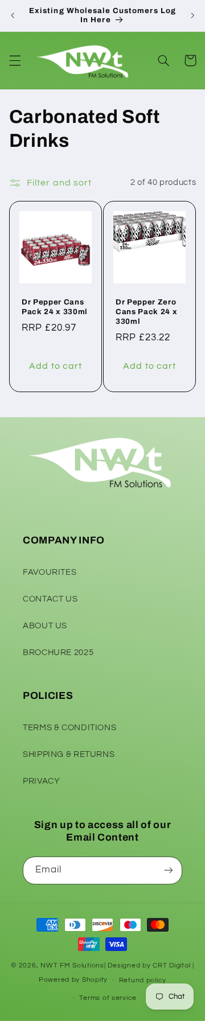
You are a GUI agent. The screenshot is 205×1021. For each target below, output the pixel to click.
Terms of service (108, 998)
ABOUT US (45, 625)
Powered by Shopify (73, 980)
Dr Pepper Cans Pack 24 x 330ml (55, 306)
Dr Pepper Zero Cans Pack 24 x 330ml (146, 311)
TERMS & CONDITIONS (69, 727)
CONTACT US (50, 599)
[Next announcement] (192, 15)
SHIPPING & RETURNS (68, 754)
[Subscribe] (168, 870)
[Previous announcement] (12, 15)
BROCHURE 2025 (58, 652)
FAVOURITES (49, 572)
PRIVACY (41, 781)
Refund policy (143, 980)
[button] (15, 60)
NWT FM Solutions (72, 965)
